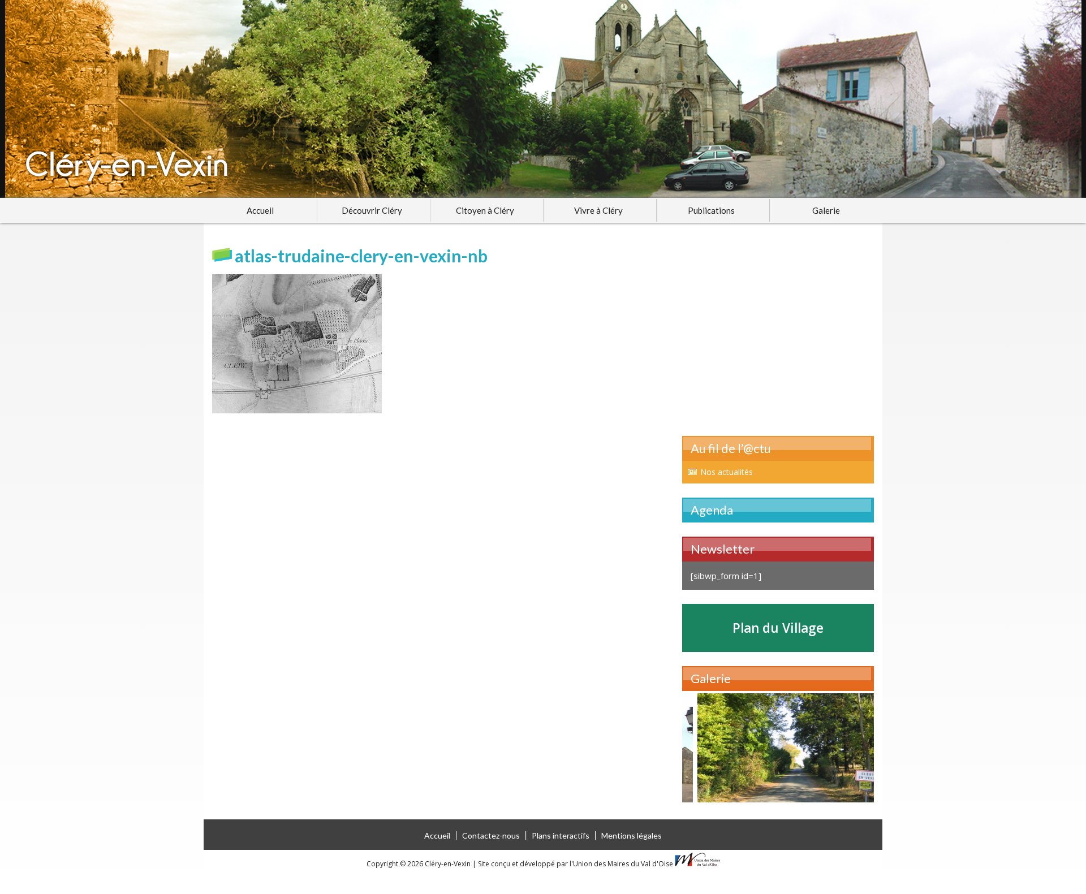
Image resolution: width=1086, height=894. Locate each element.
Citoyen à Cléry (485, 210)
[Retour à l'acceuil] (543, 99)
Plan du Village (778, 628)
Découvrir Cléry (372, 210)
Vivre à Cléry (598, 210)
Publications (711, 210)
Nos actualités (726, 472)
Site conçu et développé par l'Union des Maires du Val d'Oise (575, 864)
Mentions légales (631, 835)
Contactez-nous (491, 835)
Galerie (826, 210)
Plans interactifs (560, 835)
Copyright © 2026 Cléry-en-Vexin (419, 864)
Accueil (260, 210)
